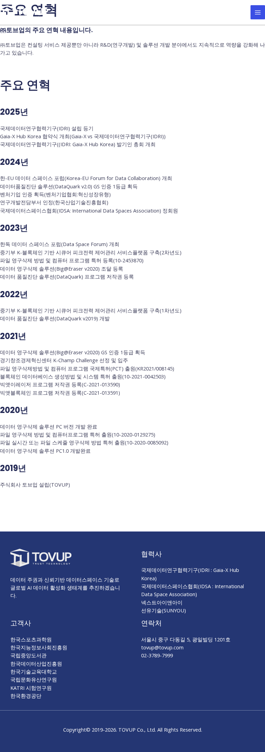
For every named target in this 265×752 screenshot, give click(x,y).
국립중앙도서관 (28, 655)
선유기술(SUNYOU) (163, 610)
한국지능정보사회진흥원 (38, 647)
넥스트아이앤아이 (162, 602)
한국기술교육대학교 (33, 671)
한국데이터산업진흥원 (36, 663)
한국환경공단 (25, 695)
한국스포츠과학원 (31, 639)
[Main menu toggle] (258, 12)
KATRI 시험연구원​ (31, 687)
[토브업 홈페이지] (24, 11)
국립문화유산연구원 (33, 679)
